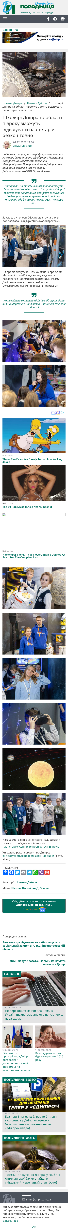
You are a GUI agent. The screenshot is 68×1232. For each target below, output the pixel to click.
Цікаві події (30, 888)
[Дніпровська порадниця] (11, 1200)
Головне (12, 974)
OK (34, 1227)
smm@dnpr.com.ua (38, 1199)
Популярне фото (19, 1138)
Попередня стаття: (33, 943)
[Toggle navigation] (4, 18)
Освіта (44, 888)
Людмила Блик (22, 146)
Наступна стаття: (38, 959)
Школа (16, 888)
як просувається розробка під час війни (28, 856)
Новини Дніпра (12, 103)
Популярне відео (20, 1080)
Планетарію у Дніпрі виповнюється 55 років (30, 846)
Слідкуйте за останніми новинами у (34, 905)
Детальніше (10, 1220)
